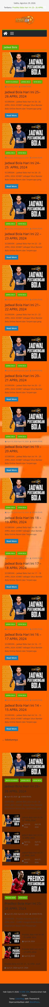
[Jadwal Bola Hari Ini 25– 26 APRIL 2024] (24, 64)
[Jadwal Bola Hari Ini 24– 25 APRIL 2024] (24, 135)
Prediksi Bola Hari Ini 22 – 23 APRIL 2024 (33, 950)
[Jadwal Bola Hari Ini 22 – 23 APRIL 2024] (24, 206)
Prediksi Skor (10, 898)
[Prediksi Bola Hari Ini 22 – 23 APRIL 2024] (11, 952)
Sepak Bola (37, 82)
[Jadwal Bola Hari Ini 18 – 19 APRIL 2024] (24, 490)
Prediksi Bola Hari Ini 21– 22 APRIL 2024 (22, 964)
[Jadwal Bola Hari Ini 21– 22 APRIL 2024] (24, 277)
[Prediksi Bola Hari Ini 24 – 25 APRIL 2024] (11, 938)
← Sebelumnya (10, 739)
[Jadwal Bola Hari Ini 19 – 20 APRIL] (24, 419)
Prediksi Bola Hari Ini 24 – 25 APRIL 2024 (33, 936)
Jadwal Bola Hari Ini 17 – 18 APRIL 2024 (23, 565)
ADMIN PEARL (26, 86)
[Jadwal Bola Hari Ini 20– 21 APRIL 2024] (24, 348)
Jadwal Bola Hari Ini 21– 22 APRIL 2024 (22, 307)
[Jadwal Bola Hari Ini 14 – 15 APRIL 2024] (24, 678)
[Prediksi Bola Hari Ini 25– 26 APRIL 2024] (24, 881)
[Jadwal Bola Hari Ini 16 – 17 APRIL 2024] (24, 607)
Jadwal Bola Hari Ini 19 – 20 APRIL (23, 448)
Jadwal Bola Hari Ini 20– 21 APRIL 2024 (22, 377)
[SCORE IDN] (5, 33)
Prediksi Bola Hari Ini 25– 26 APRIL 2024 (23, 906)
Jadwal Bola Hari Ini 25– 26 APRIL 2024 (22, 94)
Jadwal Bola (25, 82)
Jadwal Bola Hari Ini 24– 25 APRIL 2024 (22, 165)
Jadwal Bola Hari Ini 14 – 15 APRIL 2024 (23, 707)
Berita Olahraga (12, 82)
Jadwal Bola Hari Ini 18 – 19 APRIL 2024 (23, 519)
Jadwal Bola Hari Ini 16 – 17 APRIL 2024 (23, 636)
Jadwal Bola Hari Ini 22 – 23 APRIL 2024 (23, 236)
